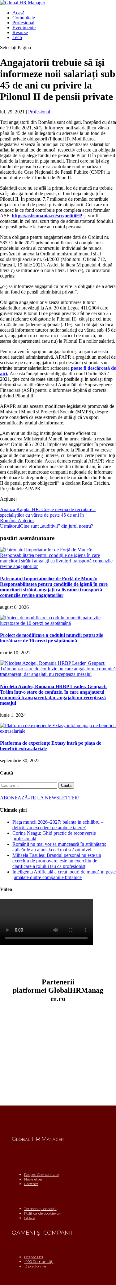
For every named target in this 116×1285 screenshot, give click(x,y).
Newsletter (33, 1179)
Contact (31, 1183)
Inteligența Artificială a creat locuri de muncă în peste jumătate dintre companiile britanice (64, 874)
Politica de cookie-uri (42, 1213)
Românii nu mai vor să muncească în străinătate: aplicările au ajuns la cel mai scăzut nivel (59, 847)
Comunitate (23, 17)
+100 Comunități (39, 1261)
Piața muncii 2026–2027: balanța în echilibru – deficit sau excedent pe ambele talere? (57, 824)
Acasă (18, 12)
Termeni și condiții (40, 1208)
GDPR (29, 1218)
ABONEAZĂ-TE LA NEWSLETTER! (39, 797)
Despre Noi (33, 1257)
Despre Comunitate (41, 1174)
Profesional (23, 22)
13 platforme (35, 1266)
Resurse (20, 32)
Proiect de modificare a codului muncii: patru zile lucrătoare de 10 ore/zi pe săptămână (51, 638)
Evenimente (24, 27)
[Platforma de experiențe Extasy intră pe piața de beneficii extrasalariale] (58, 731)
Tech (17, 37)
